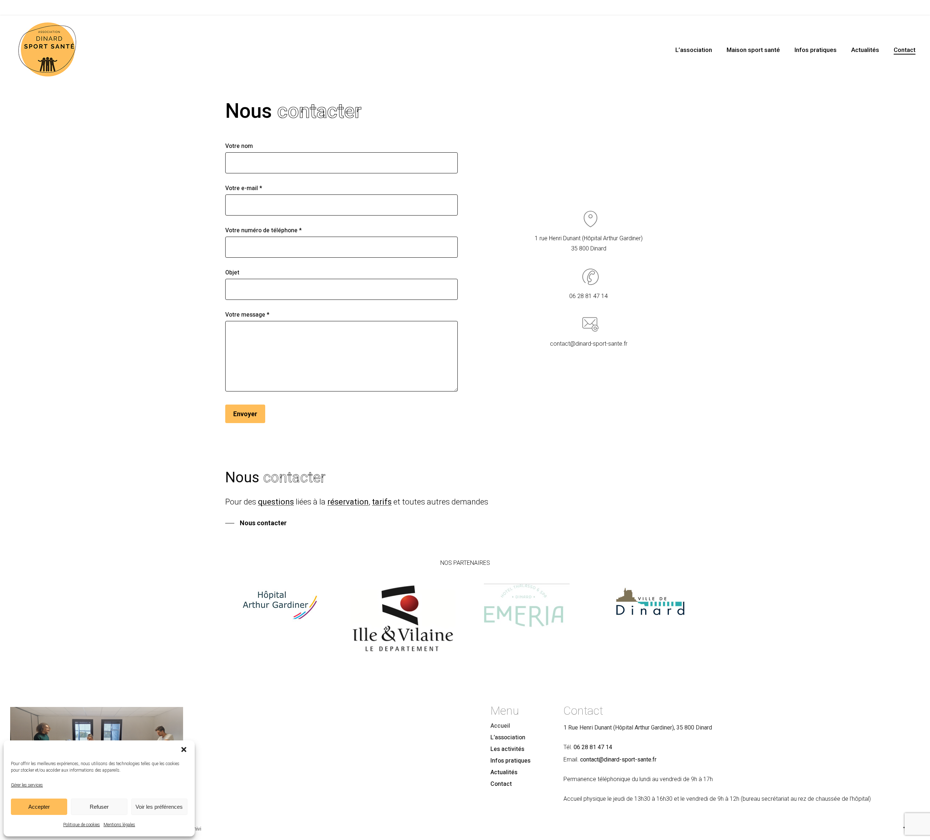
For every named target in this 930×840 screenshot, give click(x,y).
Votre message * (247, 314)
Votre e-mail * (243, 188)
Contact (501, 784)
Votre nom (239, 146)
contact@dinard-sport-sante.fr (618, 759)
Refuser (99, 807)
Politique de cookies (81, 824)
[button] (183, 749)
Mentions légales (119, 824)
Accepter (39, 807)
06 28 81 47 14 (593, 747)
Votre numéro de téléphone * (263, 230)
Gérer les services (27, 785)
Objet (232, 272)
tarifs (382, 501)
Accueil (500, 726)
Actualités (503, 772)
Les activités (507, 749)
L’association (507, 737)
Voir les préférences (159, 807)
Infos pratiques (510, 760)
